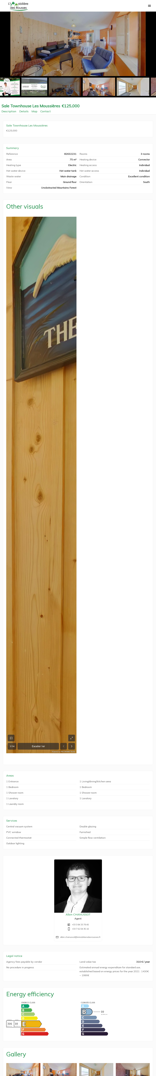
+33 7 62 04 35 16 (80, 929)
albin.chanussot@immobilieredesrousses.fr (80, 937)
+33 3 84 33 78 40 (80, 924)
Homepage (18, 6)
